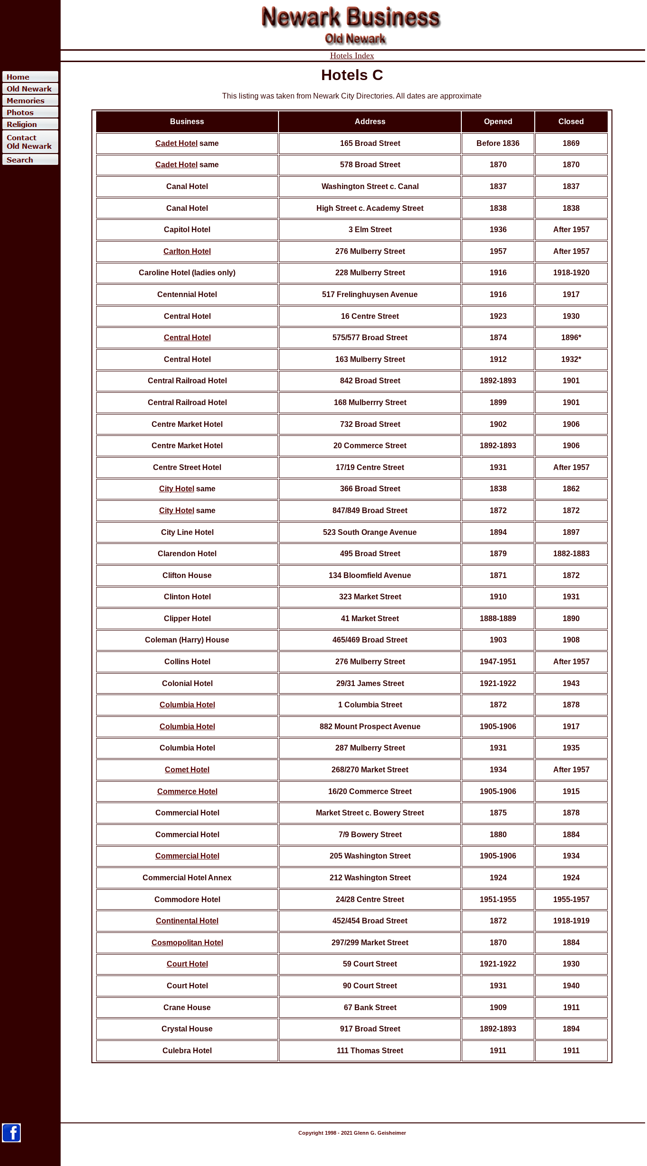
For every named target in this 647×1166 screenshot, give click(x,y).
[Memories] (30, 100)
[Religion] (30, 124)
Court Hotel (187, 964)
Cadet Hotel (176, 143)
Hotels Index (352, 55)
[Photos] (30, 112)
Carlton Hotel (187, 251)
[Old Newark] (30, 88)
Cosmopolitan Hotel (187, 943)
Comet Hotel (187, 770)
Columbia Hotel (187, 705)
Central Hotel (187, 338)
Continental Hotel (187, 921)
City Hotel (176, 489)
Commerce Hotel (187, 791)
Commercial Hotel (187, 856)
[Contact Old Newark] (30, 142)
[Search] (30, 159)
